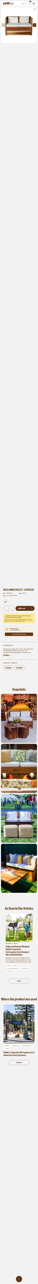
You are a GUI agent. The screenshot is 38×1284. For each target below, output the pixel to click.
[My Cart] (29, 3)
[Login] (25, 3)
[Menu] (34, 4)
